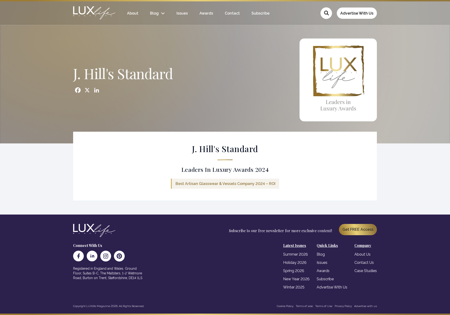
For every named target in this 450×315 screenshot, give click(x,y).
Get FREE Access (357, 229)
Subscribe (260, 13)
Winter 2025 (293, 287)
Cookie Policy (285, 306)
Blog (154, 13)
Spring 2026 (293, 271)
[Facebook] (78, 256)
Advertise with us (365, 306)
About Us (362, 254)
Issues (182, 13)
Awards (206, 13)
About (132, 13)
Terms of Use (323, 306)
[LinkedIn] (92, 256)
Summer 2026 (295, 254)
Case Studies (365, 271)
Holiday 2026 (295, 262)
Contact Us (364, 262)
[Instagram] (105, 256)
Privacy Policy (343, 306)
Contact (232, 13)
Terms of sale (304, 306)
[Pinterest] (119, 256)
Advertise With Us (356, 13)
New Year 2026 (296, 279)
